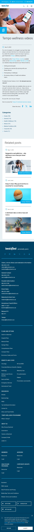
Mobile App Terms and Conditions (10, 493)
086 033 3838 (5, 291)
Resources (4, 455)
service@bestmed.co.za (8, 277)
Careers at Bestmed (7, 434)
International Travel (6, 386)
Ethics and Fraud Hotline (8, 411)
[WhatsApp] (24, 254)
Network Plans (5, 341)
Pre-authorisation (21, 374)
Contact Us (4, 408)
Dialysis (19, 377)
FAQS (3, 401)
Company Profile (6, 437)
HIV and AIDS (20, 363)
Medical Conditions (10, 126)
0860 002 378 (29, 1)
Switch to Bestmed (6, 334)
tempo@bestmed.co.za (8, 320)
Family (7, 116)
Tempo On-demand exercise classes (21, 102)
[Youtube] (29, 254)
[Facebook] (22, 106)
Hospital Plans (5, 338)
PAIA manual (4, 486)
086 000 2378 (5, 265)
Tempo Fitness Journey (18, 59)
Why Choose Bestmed (7, 427)
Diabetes (19, 367)
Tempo (13, 55)
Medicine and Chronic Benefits (7, 375)
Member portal (24, 60)
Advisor (7, 123)
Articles (3, 394)
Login (3, 459)
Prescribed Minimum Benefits (9, 367)
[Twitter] (26, 106)
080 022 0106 (5, 283)
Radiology (4, 370)
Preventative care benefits (23, 381)
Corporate (8, 128)
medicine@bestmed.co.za (9, 269)
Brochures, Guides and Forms (9, 355)
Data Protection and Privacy (8, 489)
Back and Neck (5, 379)
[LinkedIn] (31, 106)
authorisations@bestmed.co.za (10, 285)
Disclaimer (4, 482)
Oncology (4, 363)
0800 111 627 (5, 305)
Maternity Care (21, 370)
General (7, 118)
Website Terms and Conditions (9, 496)
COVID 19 (4, 441)
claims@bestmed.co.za (8, 267)
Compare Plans (5, 351)
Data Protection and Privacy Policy (17, 522)
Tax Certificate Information (8, 405)
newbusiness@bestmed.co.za (10, 293)
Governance (5, 430)
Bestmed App (12, 60)
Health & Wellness (10, 121)
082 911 (13, 1)
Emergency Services (7, 382)
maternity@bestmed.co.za (9, 299)
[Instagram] (9, 254)
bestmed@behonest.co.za (9, 307)
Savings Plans (5, 345)
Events (7, 131)
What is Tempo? (6, 418)
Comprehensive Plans (7, 348)
